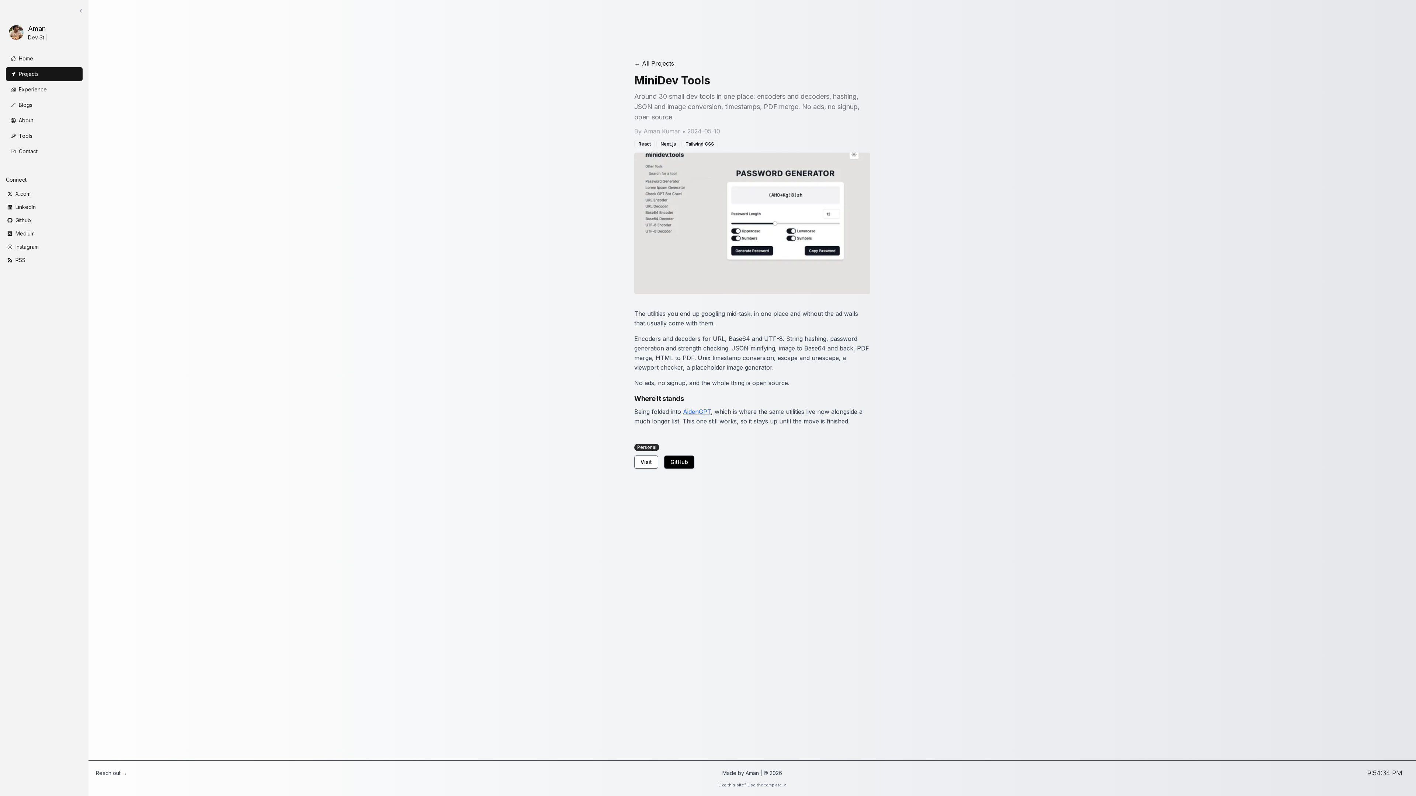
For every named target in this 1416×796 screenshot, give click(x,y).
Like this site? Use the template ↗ (752, 785)
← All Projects (654, 63)
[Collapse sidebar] (81, 10)
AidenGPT (697, 411)
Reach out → (111, 773)
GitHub (679, 462)
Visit (646, 462)
